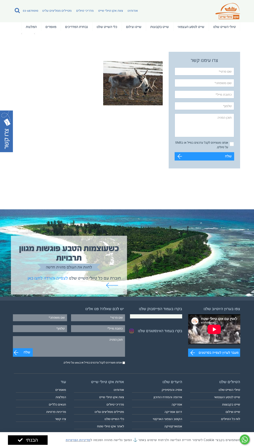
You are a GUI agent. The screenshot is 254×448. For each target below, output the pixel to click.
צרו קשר (60, 419)
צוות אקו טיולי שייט (110, 10)
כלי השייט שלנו (107, 27)
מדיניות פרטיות (56, 412)
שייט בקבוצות (159, 27)
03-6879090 (30, 10)
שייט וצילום (133, 27)
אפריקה (177, 404)
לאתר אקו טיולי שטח (110, 426)
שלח (228, 156)
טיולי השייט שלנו (224, 27)
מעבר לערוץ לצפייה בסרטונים (219, 353)
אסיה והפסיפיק (172, 390)
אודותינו (133, 10)
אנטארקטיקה (173, 426)
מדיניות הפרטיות (78, 439)
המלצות (31, 27)
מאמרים (50, 27)
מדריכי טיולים (85, 10)
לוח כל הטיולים (230, 419)
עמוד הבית (42, 33)
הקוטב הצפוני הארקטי (167, 419)
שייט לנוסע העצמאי (191, 27)
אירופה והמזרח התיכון (168, 397)
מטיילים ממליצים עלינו (57, 10)
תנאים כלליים (57, 404)
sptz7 (17, 33)
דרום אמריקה (173, 412)
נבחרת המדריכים (76, 27)
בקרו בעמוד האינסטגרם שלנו (160, 331)
